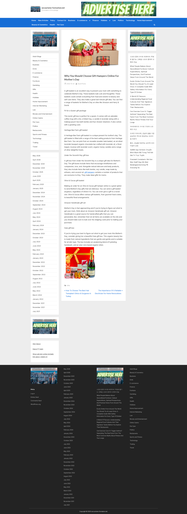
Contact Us (61, 20)
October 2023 (38, 238)
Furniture (36, 81)
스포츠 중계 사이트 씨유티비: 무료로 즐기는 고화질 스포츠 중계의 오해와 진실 (142, 59)
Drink (35, 69)
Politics (121, 20)
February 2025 (38, 184)
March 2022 (37, 295)
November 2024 (39, 197)
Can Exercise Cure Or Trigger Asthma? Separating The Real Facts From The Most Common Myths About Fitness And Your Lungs (142, 116)
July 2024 (36, 213)
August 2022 (37, 279)
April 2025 (36, 180)
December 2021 (38, 303)
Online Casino (38, 118)
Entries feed (35, 397)
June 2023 (37, 246)
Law (114, 20)
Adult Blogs (37, 56)
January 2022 (38, 299)
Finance (96, 20)
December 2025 (39, 164)
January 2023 (38, 258)
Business (71, 20)
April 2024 (37, 221)
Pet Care (60, 25)
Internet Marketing (40, 106)
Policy (52, 20)
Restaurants (37, 130)
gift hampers (89, 172)
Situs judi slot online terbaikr (43, 354)
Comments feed (36, 400)
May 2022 (36, 291)
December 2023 (39, 234)
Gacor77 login (38, 349)
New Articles (43, 20)
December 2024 (39, 192)
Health (52, 25)
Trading (35, 143)
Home (33, 20)
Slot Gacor (37, 344)
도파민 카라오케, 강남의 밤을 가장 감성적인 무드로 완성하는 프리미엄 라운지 (142, 136)
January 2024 (38, 229)
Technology (130, 20)
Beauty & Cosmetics (40, 25)
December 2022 (39, 262)
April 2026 (37, 160)
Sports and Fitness (40, 134)
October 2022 (38, 270)
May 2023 (36, 250)
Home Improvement (144, 20)
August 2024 (37, 209)
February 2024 (38, 225)
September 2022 (39, 275)
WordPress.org (36, 404)
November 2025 (39, 168)
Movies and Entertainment (42, 114)
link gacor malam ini (40, 357)
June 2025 (37, 176)
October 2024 (38, 201)
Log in (33, 393)
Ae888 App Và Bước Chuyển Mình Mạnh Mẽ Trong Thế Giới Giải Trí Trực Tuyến (141, 152)
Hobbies (104, 20)
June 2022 (37, 287)
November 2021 (39, 307)
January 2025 (38, 188)
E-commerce (82, 20)
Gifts (68, 285)
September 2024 (39, 205)
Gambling (36, 85)
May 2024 (36, 217)
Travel (35, 147)
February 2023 (38, 254)
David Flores (82, 84)
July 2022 (36, 283)
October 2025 (38, 172)
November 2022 (39, 266)
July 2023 (36, 242)
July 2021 (36, 311)
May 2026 (36, 156)
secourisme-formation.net (53, 8)
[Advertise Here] (118, 9)
